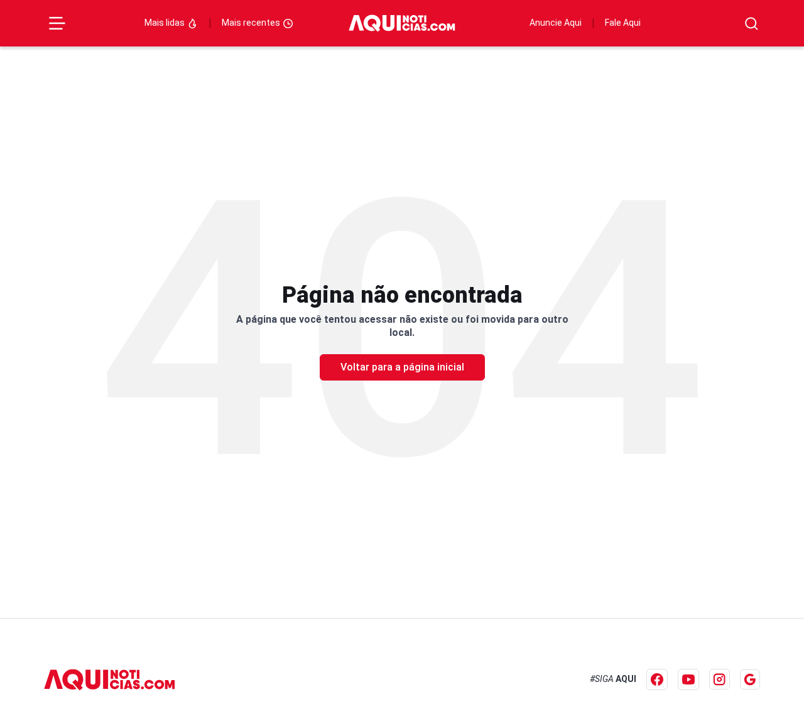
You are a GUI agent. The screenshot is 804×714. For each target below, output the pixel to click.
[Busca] (751, 23)
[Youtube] (688, 679)
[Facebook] (657, 679)
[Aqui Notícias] (402, 23)
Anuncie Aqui (556, 23)
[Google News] (750, 679)
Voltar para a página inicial (402, 367)
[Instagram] (719, 679)
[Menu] (57, 23)
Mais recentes (252, 23)
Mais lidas (165, 23)
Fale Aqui (623, 23)
